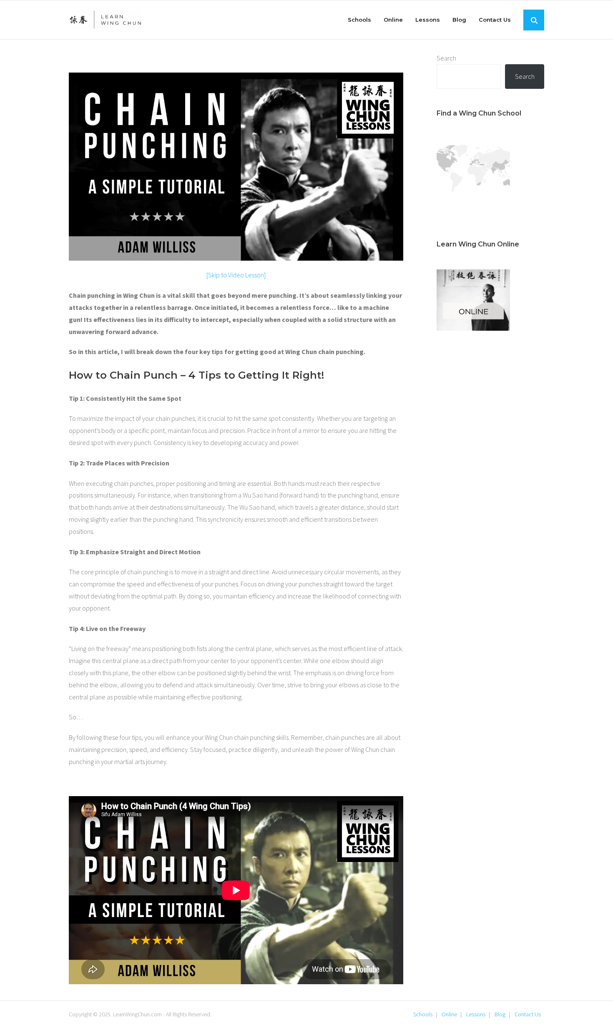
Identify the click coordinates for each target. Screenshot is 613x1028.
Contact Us (528, 1014)
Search (446, 58)
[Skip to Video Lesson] (236, 275)
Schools (422, 1014)
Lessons (475, 1014)
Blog (500, 1014)
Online (449, 1014)
